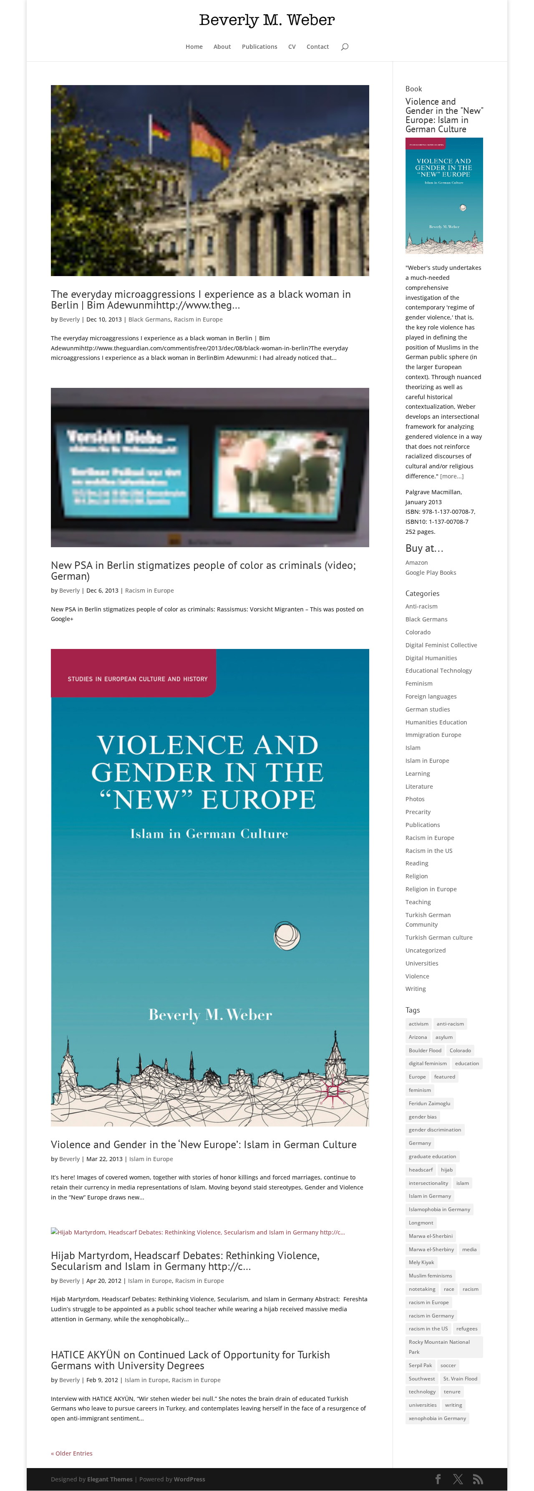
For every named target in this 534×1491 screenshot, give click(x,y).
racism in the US (428, 1328)
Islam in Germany (430, 1195)
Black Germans (149, 319)
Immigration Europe (433, 735)
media (469, 1249)
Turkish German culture (439, 937)
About (222, 47)
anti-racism (450, 1023)
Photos (415, 799)
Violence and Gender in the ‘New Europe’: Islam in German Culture (204, 1144)
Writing (416, 989)
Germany (420, 1143)
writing (453, 1404)
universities (423, 1404)
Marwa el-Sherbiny (431, 1249)
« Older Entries (72, 1453)
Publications (259, 47)
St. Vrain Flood (460, 1378)
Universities (422, 963)
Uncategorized (426, 950)
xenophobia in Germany (437, 1418)
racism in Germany (431, 1315)
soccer (448, 1365)
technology (422, 1391)
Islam (413, 748)
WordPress (189, 1479)
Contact (318, 47)
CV (292, 47)
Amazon (417, 562)
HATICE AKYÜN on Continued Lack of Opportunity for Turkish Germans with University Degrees (190, 1360)
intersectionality (428, 1183)
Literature (419, 786)
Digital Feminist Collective (441, 645)
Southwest (422, 1378)
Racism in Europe (198, 319)
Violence (417, 976)
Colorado (418, 632)
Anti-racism (422, 606)
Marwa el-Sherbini (431, 1236)
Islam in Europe (151, 1159)
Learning (418, 773)
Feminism (419, 683)
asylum (444, 1037)
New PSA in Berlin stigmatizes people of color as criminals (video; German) (203, 570)
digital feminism (428, 1063)
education (467, 1063)
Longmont (421, 1222)
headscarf (421, 1169)
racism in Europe (429, 1302)
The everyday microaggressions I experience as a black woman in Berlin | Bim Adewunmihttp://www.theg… (201, 299)
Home (194, 47)
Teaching (418, 902)
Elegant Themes (110, 1479)
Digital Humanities (431, 658)
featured (444, 1076)
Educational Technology (439, 670)
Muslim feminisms (430, 1275)
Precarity (418, 812)
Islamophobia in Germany (439, 1209)
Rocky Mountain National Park (439, 1346)
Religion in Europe (431, 889)
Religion (417, 876)
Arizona (418, 1037)
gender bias (423, 1116)
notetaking (422, 1288)
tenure (452, 1391)
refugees (467, 1328)
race (449, 1288)
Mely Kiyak (421, 1262)
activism (418, 1023)
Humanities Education (436, 722)
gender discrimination (435, 1129)
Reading (417, 863)
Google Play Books (431, 572)
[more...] (452, 476)
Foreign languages (431, 696)
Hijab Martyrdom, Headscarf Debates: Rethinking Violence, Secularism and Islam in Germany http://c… (185, 1260)
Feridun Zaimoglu (430, 1103)
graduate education (432, 1156)
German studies (428, 709)
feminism (420, 1090)
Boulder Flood (425, 1050)
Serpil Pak (420, 1365)
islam (462, 1183)
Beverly (69, 319)
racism (471, 1288)
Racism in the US (429, 851)
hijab (447, 1169)
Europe (417, 1076)
